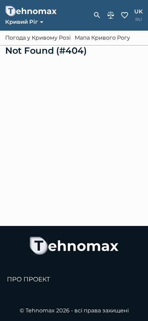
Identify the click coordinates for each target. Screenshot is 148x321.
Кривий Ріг (21, 22)
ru (138, 19)
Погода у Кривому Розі (38, 38)
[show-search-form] (97, 15)
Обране (124, 15)
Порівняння (111, 15)
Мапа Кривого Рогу (102, 38)
